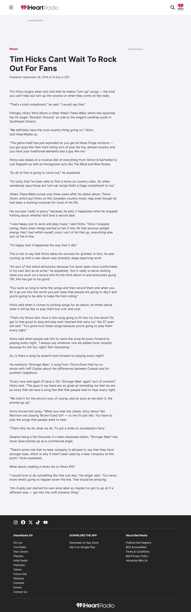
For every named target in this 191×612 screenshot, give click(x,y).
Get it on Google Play (82, 547)
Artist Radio (20, 560)
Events (17, 587)
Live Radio (19, 547)
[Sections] (11, 7)
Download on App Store (84, 542)
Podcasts (19, 565)
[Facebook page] (23, 522)
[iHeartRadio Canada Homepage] (40, 7)
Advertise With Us (137, 560)
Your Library (20, 551)
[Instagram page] (15, 522)
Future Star (20, 573)
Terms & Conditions (137, 551)
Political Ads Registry (138, 542)
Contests (18, 582)
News (14, 49)
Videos (17, 569)
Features (18, 578)
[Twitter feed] (30, 522)
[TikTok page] (38, 522)
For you (17, 542)
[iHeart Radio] (181, 7)
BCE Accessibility (136, 547)
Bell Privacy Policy (137, 556)
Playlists (18, 556)
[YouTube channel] (45, 522)
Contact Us (20, 591)
